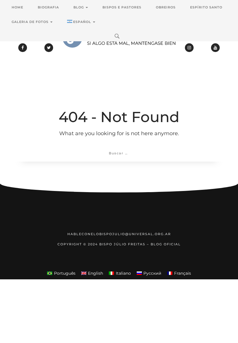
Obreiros (166, 7)
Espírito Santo (206, 7)
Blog (79, 7)
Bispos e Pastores (121, 7)
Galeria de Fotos (31, 22)
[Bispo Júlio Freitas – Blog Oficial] (119, 54)
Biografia (48, 7)
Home (17, 7)
